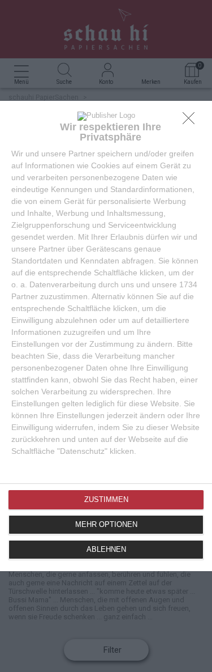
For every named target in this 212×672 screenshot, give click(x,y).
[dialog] (106, 336)
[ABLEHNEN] (192, 121)
